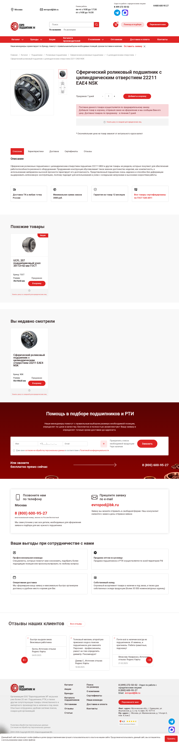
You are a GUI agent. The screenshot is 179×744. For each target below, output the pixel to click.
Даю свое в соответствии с (62, 450)
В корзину (36, 283)
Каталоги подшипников (71, 699)
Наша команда (94, 700)
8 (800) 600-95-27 (31, 513)
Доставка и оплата (140, 39)
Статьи (68, 713)
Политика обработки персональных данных (29, 725)
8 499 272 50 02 (121, 7)
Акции (52, 39)
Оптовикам (116, 39)
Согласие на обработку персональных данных (30, 727)
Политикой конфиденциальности (94, 450)
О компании (94, 39)
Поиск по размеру (93, 686)
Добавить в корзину (137, 96)
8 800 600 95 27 (161, 5)
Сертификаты (94, 696)
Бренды (34, 39)
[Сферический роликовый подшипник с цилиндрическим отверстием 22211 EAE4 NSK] (29, 339)
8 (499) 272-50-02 (127, 685)
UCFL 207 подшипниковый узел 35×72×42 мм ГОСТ (26, 263)
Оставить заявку (133, 46)
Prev (24, 661)
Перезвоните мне (158, 24)
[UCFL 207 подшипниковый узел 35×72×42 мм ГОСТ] (29, 245)
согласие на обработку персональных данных (45, 450)
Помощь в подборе (132, 24)
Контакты (162, 39)
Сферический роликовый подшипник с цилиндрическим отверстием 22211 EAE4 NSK (29, 360)
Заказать (147, 443)
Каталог (16, 39)
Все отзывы (76, 624)
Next (149, 661)
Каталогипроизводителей (71, 39)
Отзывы (69, 708)
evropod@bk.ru (105, 505)
